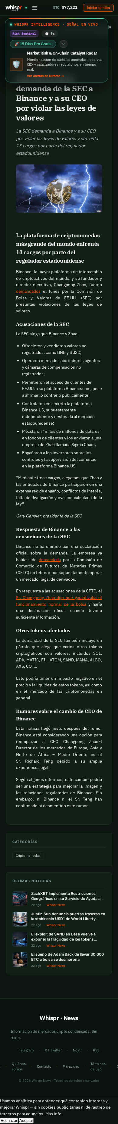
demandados (28, 291)
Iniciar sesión (98, 8)
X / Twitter (53, 1050)
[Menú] (35, 8)
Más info (53, 1113)
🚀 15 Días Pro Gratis (33, 44)
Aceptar (26, 1120)
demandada (50, 559)
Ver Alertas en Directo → (45, 76)
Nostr (77, 1050)
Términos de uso (98, 1066)
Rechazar (9, 1120)
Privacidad (71, 1066)
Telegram (26, 1050)
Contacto (44, 1066)
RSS (96, 1050)
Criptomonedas (28, 855)
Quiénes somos (19, 1066)
